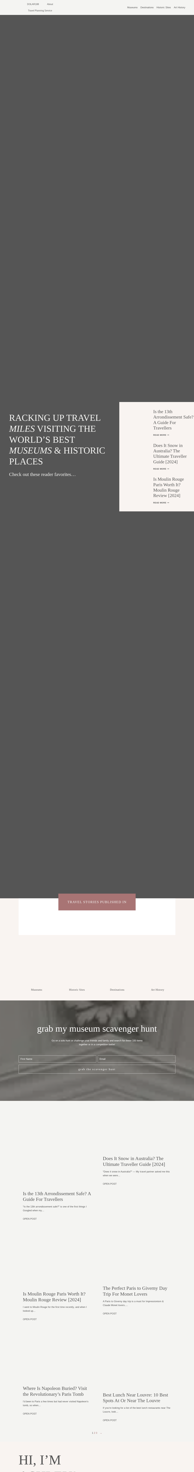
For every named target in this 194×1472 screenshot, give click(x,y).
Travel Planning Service (40, 10)
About (50, 4)
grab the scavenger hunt (97, 1069)
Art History (179, 7)
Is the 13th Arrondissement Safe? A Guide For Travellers (57, 1196)
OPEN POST (30, 1219)
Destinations (147, 7)
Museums (132, 7)
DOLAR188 (33, 4)
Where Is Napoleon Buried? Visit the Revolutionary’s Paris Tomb (55, 1391)
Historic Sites (164, 7)
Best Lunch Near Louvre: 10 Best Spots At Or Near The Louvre (135, 1397)
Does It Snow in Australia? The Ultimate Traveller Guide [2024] (134, 1161)
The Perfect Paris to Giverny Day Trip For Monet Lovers (135, 1291)
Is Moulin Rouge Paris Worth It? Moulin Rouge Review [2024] (54, 1296)
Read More (160, 435)
